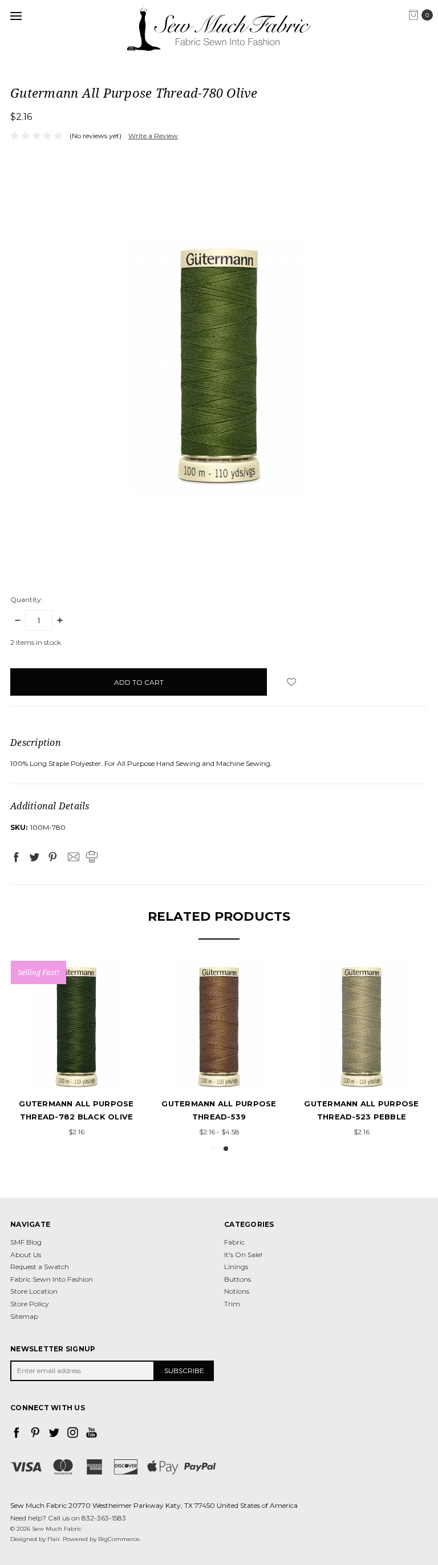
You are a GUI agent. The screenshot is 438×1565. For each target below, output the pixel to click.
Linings (236, 1266)
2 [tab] (226, 1148)
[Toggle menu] (15, 15)
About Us (25, 1254)
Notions (236, 1291)
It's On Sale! (243, 1254)
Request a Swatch (39, 1266)
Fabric (234, 1242)
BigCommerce (119, 1539)
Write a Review (153, 135)
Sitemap (24, 1316)
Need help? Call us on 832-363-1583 (68, 1518)
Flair (53, 1539)
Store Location (34, 1291)
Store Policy (29, 1303)
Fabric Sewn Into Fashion (51, 1279)
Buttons (237, 1279)
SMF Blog (26, 1242)
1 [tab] (212, 1148)
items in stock (35, 642)
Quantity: (26, 599)
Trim (232, 1303)
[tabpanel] (219, 1049)
